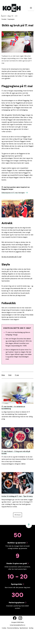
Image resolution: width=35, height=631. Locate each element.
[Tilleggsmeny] (31, 8)
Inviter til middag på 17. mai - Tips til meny (17, 496)
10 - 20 (9, 16)
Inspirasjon (11, 19)
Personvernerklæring (13, 628)
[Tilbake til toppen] (29, 525)
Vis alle (18, 515)
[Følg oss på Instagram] (20, 618)
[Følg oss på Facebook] (14, 618)
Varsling (31, 628)
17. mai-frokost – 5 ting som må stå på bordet (16, 452)
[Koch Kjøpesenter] (12, 8)
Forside (4, 19)
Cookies (4, 628)
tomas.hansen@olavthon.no (17, 625)
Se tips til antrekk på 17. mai (11, 257)
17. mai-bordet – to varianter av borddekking (13, 407)
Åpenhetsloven (24, 628)
